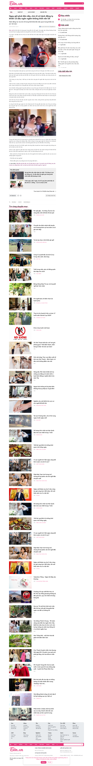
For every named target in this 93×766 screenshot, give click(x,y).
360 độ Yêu (43, 12)
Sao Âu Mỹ (13, 728)
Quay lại (13, 195)
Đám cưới (11, 30)
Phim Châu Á (63, 728)
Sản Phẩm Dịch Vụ (64, 735)
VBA (24, 730)
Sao (15, 8)
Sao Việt (13, 725)
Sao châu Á (13, 727)
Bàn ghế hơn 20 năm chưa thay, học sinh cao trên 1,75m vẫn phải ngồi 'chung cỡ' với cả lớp (69, 49)
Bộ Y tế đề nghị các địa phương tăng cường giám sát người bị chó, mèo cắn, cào (68, 63)
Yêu (26, 8)
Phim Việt (62, 725)
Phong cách (26, 727)
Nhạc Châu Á (76, 727)
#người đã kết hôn (41, 405)
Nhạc (48, 8)
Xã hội (49, 738)
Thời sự (12, 736)
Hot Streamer (76, 736)
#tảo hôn (38, 330)
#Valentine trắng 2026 (42, 581)
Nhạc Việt (75, 725)
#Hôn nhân (39, 435)
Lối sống (25, 725)
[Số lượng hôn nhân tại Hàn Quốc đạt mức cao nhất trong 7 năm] (20, 436)
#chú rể (38, 420)
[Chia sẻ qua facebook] (18, 195)
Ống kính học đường (52, 730)
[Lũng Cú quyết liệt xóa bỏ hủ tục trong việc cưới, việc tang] (20, 260)
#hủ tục (38, 259)
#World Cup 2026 (40, 317)
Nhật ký (20, 12)
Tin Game (75, 735)
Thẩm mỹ (25, 736)
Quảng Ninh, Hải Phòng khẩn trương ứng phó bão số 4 (69, 36)
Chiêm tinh (38, 735)
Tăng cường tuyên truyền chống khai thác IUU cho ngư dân (69, 29)
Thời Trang (25, 735)
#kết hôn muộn (40, 464)
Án (11, 738)
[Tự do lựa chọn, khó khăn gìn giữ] (20, 245)
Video (65, 8)
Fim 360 (42, 8)
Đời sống (50, 735)
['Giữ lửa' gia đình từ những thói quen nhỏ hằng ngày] (20, 450)
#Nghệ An (38, 698)
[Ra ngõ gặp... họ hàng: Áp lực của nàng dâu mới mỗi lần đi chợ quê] (20, 216)
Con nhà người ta (52, 727)
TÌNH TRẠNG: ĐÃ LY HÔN (65, 75)
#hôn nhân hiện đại (41, 242)
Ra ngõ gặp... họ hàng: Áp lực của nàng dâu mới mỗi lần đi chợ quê (70, 20)
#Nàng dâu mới (40, 215)
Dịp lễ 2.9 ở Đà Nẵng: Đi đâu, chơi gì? (68, 57)
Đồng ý (43, 762)
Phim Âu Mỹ (63, 727)
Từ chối (49, 762)
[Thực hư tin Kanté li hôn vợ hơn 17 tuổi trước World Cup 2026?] (20, 318)
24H (36, 8)
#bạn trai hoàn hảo (41, 480)
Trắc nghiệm (38, 736)
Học (31, 8)
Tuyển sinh (50, 725)
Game (77, 8)
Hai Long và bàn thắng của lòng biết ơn (69, 42)
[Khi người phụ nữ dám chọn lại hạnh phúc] (20, 304)
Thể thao (50, 739)
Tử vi (37, 738)
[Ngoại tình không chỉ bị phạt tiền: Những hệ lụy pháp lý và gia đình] (20, 392)
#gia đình (38, 273)
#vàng (38, 495)
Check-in (25, 728)
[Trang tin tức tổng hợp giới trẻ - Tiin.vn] (16, 3)
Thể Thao (13, 735)
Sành (71, 8)
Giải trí (49, 736)
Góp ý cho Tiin (51, 195)
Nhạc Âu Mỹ (75, 728)
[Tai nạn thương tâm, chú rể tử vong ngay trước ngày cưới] (20, 421)
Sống (20, 8)
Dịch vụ (62, 738)
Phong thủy (38, 739)
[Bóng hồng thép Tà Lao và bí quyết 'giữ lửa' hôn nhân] (20, 289)
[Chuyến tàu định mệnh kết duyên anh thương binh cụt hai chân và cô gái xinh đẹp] (20, 230)
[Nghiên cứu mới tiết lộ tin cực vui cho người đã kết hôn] (20, 406)
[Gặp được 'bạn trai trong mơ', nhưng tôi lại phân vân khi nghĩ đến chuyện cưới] (20, 479)
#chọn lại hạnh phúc (42, 303)
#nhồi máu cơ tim (40, 715)
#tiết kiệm (38, 686)
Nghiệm (59, 8)
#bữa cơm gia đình (41, 449)
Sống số (62, 736)
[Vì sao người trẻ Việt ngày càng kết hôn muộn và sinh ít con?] (20, 465)
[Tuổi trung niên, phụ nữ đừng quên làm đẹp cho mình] (20, 274)
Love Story (31, 12)
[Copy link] (21, 195)
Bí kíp (49, 728)
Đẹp (53, 8)
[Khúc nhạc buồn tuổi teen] (20, 333)
